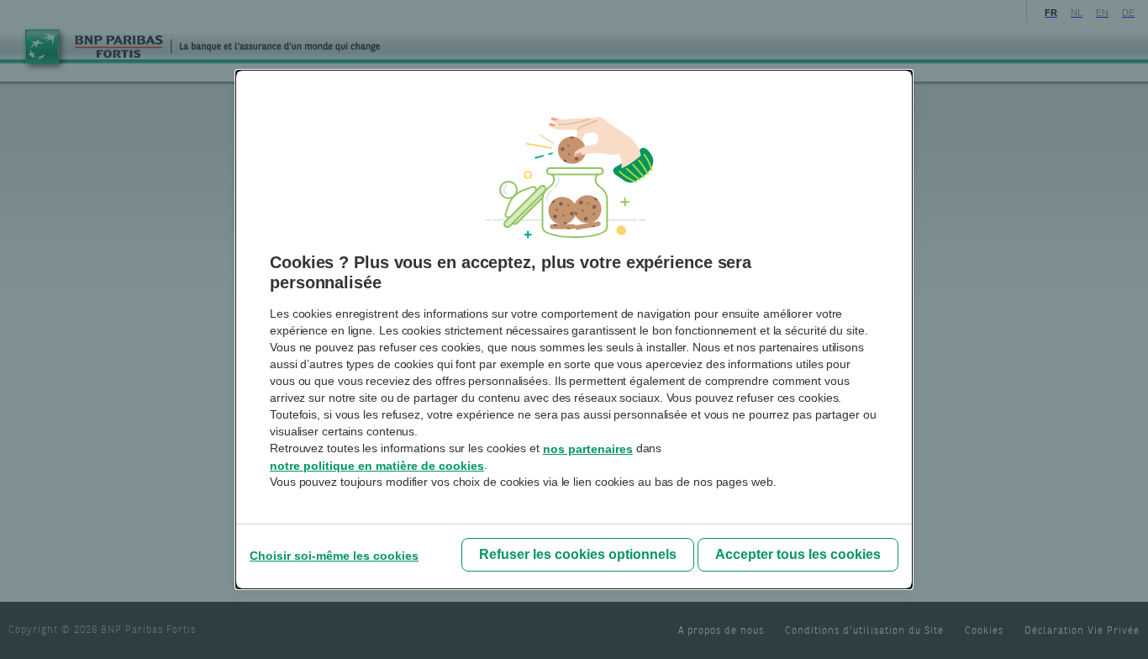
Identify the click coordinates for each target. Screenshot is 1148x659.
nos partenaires (588, 449)
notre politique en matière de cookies (377, 465)
